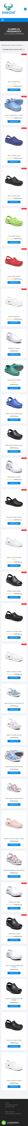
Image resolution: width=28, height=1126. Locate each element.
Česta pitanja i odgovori (11, 1105)
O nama (7, 1103)
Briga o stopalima (9, 1112)
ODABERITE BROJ (14, 89)
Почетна (6, 33)
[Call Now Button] (4, 1123)
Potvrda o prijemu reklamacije (13, 1113)
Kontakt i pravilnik (9, 1106)
